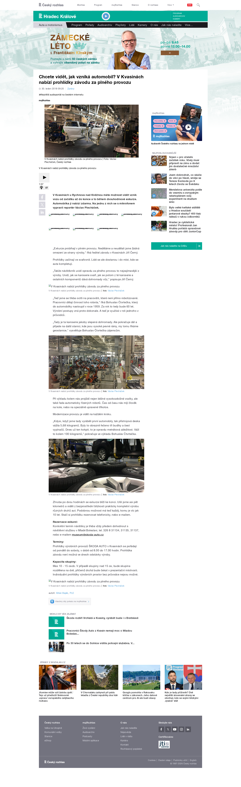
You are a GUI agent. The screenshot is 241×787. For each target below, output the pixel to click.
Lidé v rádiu (126, 736)
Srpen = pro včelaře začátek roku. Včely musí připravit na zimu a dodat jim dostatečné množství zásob (184, 163)
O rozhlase (153, 5)
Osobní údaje (164, 760)
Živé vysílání (159, 131)
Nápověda (125, 732)
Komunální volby (53, 732)
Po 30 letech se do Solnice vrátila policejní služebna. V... (100, 643)
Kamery (176, 19)
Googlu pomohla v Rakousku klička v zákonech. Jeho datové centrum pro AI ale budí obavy (140, 695)
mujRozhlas (117, 5)
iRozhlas (81, 5)
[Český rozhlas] (51, 5)
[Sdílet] (46, 188)
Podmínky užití (180, 760)
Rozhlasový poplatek (131, 749)
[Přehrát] (44, 177)
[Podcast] (41, 188)
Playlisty (120, 24)
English (193, 760)
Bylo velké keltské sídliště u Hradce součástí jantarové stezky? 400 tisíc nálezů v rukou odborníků (185, 212)
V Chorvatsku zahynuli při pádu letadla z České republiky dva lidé (99, 694)
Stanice (135, 5)
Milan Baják (62, 593)
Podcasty (87, 736)
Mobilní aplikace (91, 740)
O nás (154, 24)
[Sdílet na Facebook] (42, 197)
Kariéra (124, 740)
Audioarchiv (179, 16)
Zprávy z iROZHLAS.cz (52, 662)
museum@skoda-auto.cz (88, 534)
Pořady (89, 24)
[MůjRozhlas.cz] (44, 100)
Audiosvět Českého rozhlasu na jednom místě (172, 143)
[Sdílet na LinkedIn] (42, 212)
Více (189, 24)
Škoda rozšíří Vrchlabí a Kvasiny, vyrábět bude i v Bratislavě (102, 618)
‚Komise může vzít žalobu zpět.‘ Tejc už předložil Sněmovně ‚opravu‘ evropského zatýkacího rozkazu (56, 696)
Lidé (131, 24)
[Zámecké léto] (120, 49)
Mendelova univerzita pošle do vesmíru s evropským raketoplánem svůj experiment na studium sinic (185, 195)
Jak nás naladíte (171, 24)
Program (98, 5)
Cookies (152, 760)
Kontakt (124, 744)
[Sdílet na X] (42, 205)
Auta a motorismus (50, 24)
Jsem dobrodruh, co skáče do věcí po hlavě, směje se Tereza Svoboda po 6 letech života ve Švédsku (185, 179)
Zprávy (70, 88)
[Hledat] (198, 5)
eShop (47, 740)
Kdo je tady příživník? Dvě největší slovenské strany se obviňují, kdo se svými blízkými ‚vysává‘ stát (181, 696)
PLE (72, 593)
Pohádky (158, 126)
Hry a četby (159, 121)
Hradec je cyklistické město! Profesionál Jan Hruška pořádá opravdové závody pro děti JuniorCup (185, 227)
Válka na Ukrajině (53, 728)
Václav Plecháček (116, 291)
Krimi (171, 121)
